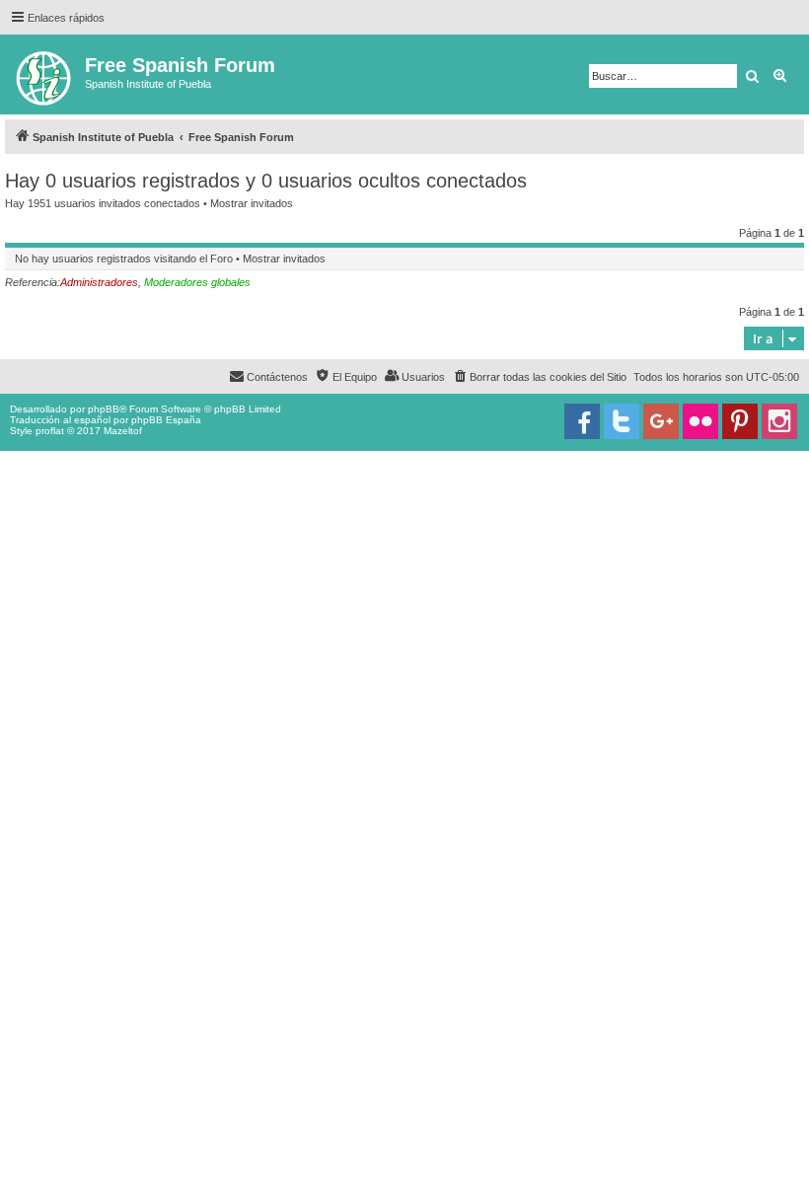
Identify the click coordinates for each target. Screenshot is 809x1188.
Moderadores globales (197, 282)
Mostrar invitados (251, 203)
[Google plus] (661, 421)
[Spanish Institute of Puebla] (45, 74)
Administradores (99, 282)
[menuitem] (539, 377)
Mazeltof (123, 430)
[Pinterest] (740, 421)
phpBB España (166, 419)
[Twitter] (621, 421)
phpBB (103, 409)
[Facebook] (582, 421)
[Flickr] (700, 421)
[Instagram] (779, 421)
